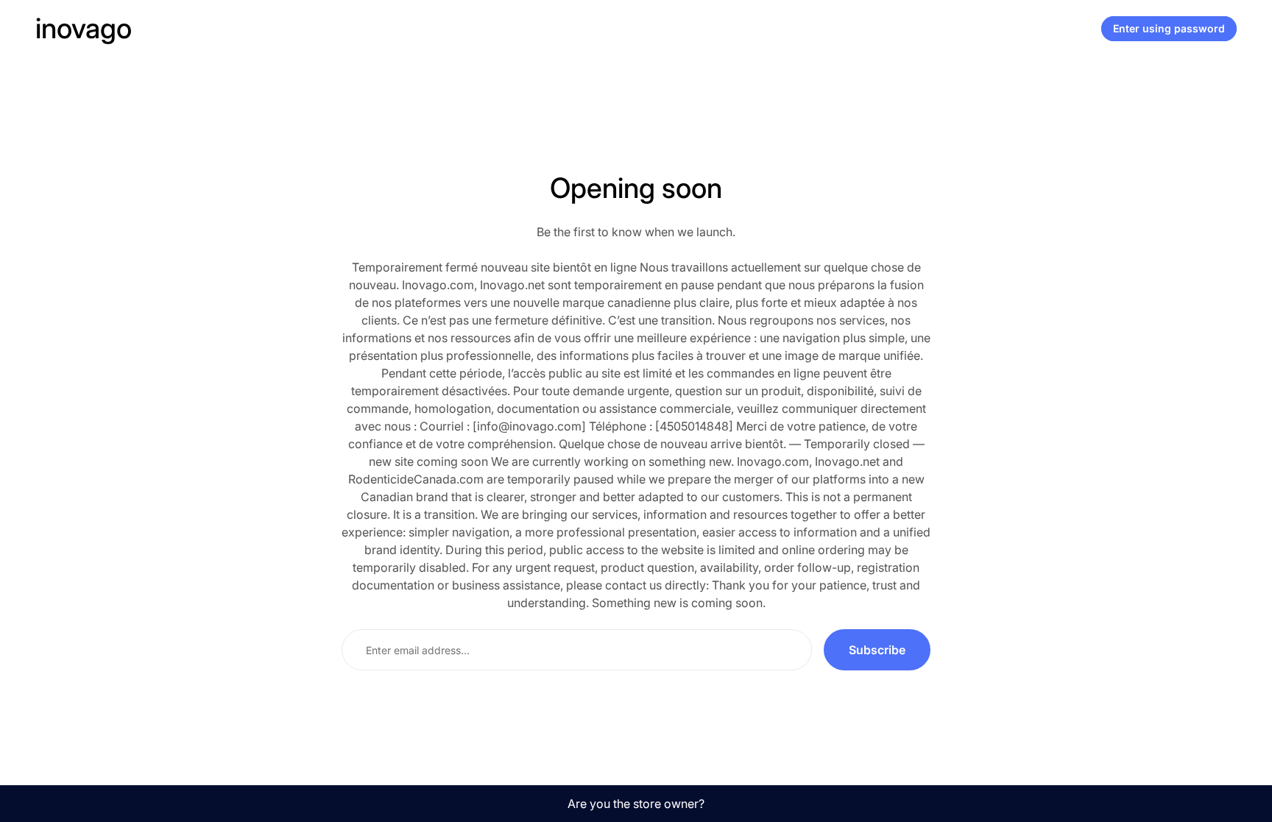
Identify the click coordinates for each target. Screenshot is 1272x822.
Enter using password (1169, 28)
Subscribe (877, 649)
